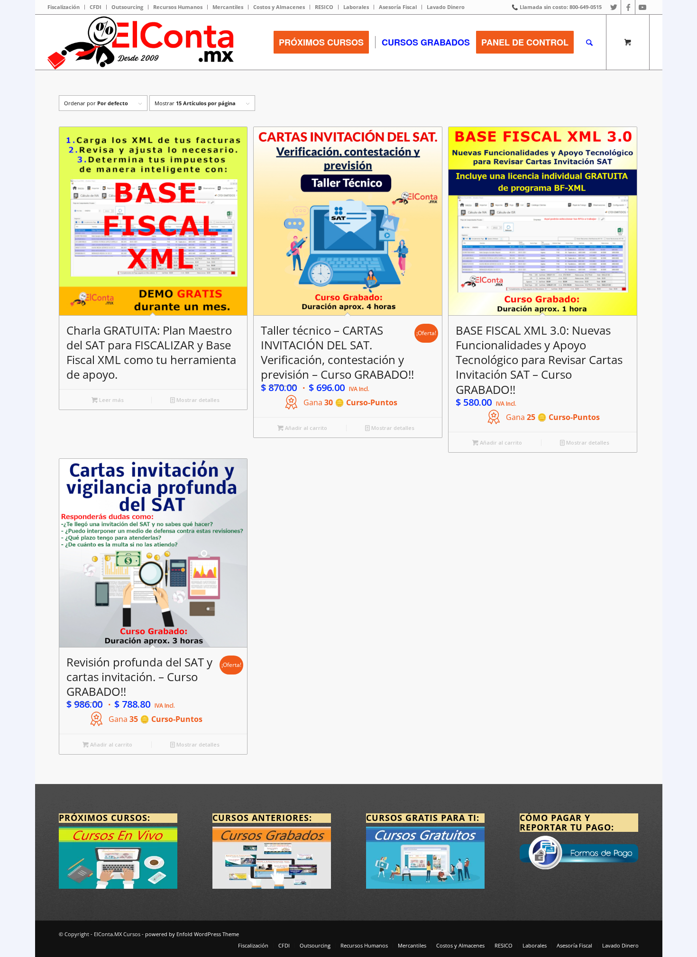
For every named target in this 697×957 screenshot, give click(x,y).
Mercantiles (227, 6)
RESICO (324, 6)
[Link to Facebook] (628, 7)
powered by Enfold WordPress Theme (192, 934)
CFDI (95, 6)
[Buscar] (589, 42)
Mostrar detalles (197, 399)
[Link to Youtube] (642, 7)
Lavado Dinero (446, 6)
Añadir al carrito (305, 427)
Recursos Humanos (177, 6)
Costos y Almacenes (279, 6)
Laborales (356, 6)
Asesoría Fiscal (398, 6)
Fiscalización (63, 6)
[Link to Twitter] (614, 7)
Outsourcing (127, 6)
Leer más (111, 399)
